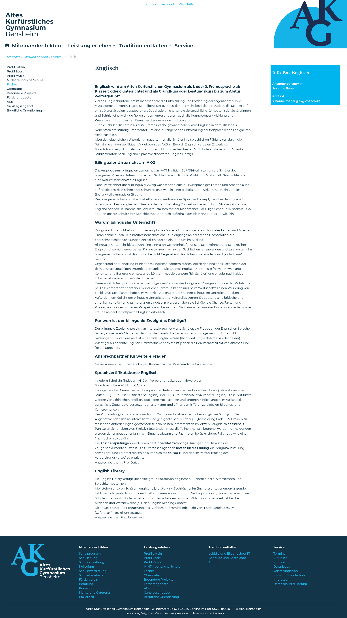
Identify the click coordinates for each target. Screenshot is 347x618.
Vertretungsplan (285, 571)
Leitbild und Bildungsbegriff (229, 553)
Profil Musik (15, 76)
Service (184, 46)
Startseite (13, 57)
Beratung (86, 584)
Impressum (281, 579)
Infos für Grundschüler (290, 575)
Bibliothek (86, 597)
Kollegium (86, 566)
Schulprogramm (91, 553)
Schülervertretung (92, 571)
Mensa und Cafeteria (94, 592)
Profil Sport (15, 71)
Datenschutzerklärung (290, 584)
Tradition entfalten (143, 46)
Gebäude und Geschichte (227, 558)
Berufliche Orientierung (24, 110)
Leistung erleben (90, 46)
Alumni (214, 562)
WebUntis (186, 4)
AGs (10, 102)
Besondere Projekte (22, 93)
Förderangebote (19, 97)
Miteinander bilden (36, 46)
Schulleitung (88, 558)
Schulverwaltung (91, 562)
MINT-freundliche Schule (25, 80)
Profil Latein (16, 67)
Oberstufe (14, 89)
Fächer (56, 57)
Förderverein (88, 579)
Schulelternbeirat (92, 575)
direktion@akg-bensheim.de (147, 613)
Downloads (281, 566)
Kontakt (151, 4)
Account (168, 4)
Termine (279, 553)
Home (6, 46)
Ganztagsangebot (20, 106)
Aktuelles (280, 558)
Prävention (87, 588)
